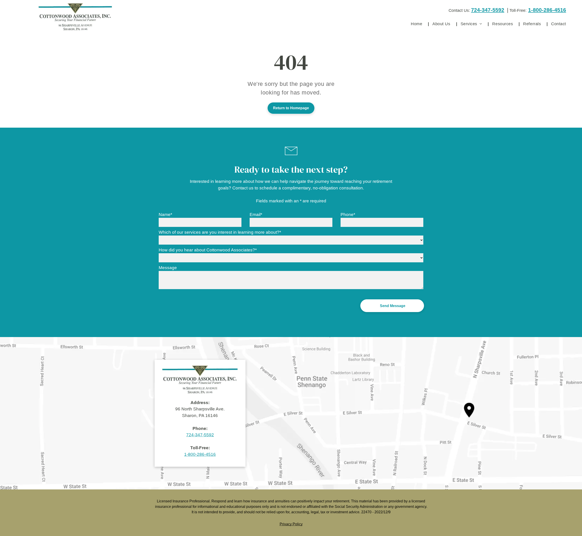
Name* (165, 214)
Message (168, 267)
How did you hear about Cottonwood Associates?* (208, 250)
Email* (256, 214)
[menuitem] (418, 23)
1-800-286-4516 (547, 10)
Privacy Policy (291, 524)
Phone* (348, 214)
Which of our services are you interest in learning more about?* (220, 232)
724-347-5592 (487, 10)
